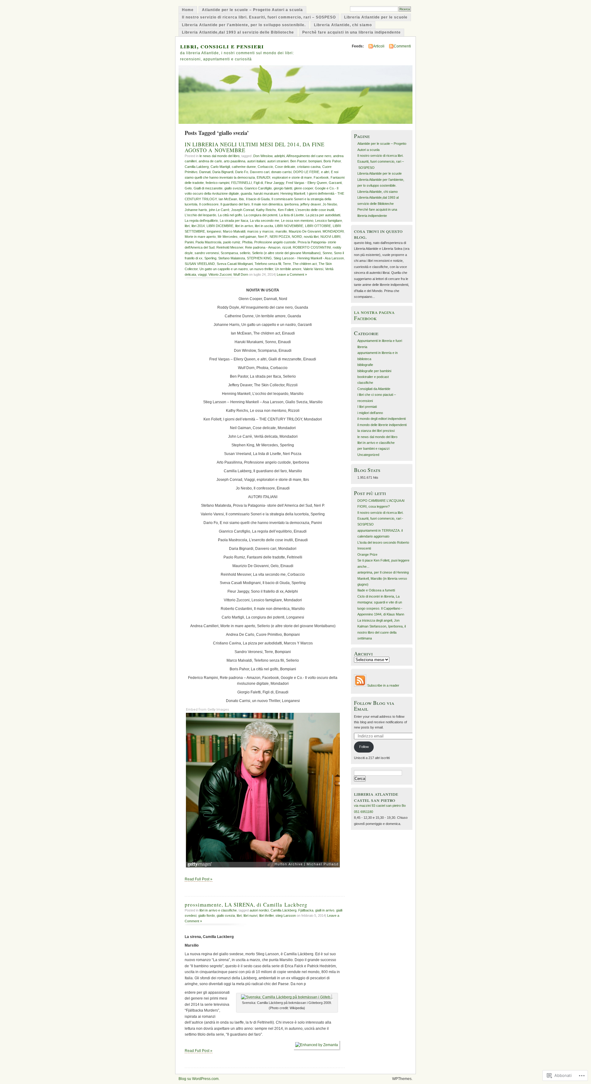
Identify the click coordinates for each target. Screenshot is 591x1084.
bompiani (315, 161)
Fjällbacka (305, 910)
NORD (297, 236)
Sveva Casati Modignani (235, 264)
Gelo (188, 188)
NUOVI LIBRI (330, 236)
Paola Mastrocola (208, 242)
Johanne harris (196, 210)
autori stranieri (277, 161)
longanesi (214, 231)
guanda (246, 193)
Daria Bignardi (222, 172)
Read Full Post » (198, 879)
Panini (189, 242)
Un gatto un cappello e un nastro (223, 269)
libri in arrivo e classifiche (218, 910)
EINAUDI (263, 177)
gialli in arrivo (324, 910)
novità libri (311, 236)
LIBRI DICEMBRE (220, 226)
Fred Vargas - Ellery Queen (306, 183)
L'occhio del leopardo (200, 215)
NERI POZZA (280, 236)
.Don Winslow (262, 156)
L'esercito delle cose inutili (315, 210)
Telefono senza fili (268, 264)
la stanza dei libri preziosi (376, 430)
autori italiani (256, 161)
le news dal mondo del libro (219, 156)
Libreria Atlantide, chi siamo (343, 25)
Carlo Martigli (220, 166)
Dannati (205, 172)
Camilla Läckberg (283, 910)
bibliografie (365, 365)
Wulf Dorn (240, 274)
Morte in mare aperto (200, 236)
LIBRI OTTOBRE (318, 226)
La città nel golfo (230, 215)
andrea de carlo (210, 161)
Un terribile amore (288, 269)
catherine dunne (244, 166)
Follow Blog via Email (374, 705)
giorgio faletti (283, 188)
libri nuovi (250, 915)
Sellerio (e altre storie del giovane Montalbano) (286, 253)
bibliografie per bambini (374, 371)
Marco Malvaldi (234, 231)
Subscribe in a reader (383, 685)
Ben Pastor (298, 161)
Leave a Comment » (292, 274)
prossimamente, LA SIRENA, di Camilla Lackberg (246, 904)
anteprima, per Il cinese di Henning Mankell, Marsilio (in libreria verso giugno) (383, 578)
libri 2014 (198, 226)
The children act (305, 264)
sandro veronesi (207, 253)
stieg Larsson (285, 915)
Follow (364, 747)
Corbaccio (265, 166)
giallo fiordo (206, 915)
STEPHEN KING (259, 258)
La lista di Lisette (291, 215)
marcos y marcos (260, 231)
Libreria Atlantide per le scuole (376, 17)
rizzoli (286, 247)
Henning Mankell (292, 193)
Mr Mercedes (228, 236)
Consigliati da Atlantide (373, 389)
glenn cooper (303, 188)
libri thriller (266, 915)
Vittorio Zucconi (219, 274)
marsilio (281, 231)
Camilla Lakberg (197, 166)
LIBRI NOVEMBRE (289, 226)
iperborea (291, 204)
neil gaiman (247, 236)
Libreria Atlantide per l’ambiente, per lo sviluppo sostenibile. (244, 25)
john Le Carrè (219, 210)
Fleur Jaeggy (274, 183)
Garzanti (335, 183)
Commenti (402, 46)
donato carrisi (281, 172)
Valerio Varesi (313, 269)
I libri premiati (367, 406)
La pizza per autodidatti (323, 215)
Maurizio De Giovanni (305, 231)
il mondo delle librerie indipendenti (382, 425)
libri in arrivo (244, 226)
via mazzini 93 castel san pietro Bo (380, 805)
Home (188, 10)
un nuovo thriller (261, 269)
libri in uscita (264, 226)
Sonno (327, 253)
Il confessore (209, 204)
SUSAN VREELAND (200, 264)
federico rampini (217, 183)
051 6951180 (363, 812)
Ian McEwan (228, 199)
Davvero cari (259, 172)
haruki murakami (266, 193)
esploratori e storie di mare (292, 177)
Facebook (321, 177)
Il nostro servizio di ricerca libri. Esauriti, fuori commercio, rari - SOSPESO (380, 518)
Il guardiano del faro (235, 204)
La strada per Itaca (234, 220)
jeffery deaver (310, 204)
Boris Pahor (332, 161)
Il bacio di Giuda (258, 199)
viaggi (202, 274)
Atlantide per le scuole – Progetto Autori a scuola (252, 10)
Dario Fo (241, 172)
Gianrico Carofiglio (258, 188)
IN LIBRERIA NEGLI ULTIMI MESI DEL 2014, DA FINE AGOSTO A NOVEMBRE (254, 147)
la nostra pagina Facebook (374, 314)
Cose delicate (285, 166)
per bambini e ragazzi (373, 448)
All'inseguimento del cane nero (308, 156)
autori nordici (259, 910)
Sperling (210, 258)
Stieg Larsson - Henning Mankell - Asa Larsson (309, 258)
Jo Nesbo (330, 204)
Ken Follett (286, 210)
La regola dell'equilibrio (201, 220)
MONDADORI (333, 231)
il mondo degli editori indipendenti (381, 418)
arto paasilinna (234, 161)
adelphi (279, 156)
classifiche (365, 382)
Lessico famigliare (328, 220)
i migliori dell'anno (370, 413)
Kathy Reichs (266, 210)
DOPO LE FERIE (306, 172)
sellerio (245, 253)
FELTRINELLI (241, 183)
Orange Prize (367, 554)
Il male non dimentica (267, 204)
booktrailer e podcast (373, 377)
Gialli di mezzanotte (208, 188)
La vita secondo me (264, 220)
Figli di (258, 183)
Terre (287, 264)
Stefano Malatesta (231, 258)
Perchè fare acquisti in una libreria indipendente (351, 32)
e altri (325, 172)
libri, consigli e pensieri (222, 46)
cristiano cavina (308, 166)
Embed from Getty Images (207, 710)
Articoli (378, 46)
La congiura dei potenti (260, 215)
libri (187, 226)
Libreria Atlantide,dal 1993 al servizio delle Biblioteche (238, 32)
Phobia (247, 242)
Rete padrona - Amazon (262, 247)
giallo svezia (233, 188)
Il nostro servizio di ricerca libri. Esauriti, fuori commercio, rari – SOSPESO (259, 17)
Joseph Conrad (242, 210)
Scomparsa (229, 253)
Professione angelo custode (275, 242)
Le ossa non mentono (297, 220)
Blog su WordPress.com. (199, 1079)
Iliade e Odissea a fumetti (376, 590)
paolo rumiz (231, 242)
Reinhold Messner (229, 247)
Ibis (241, 199)
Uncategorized (368, 455)
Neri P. (263, 236)
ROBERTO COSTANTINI (312, 247)
